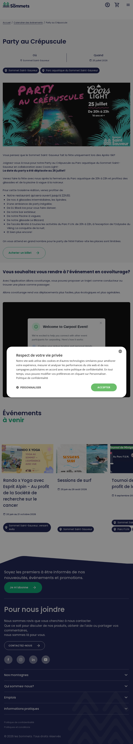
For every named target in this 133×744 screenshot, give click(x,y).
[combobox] (120, 351)
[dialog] (66, 372)
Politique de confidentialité (32, 378)
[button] (28, 387)
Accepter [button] (103, 387)
